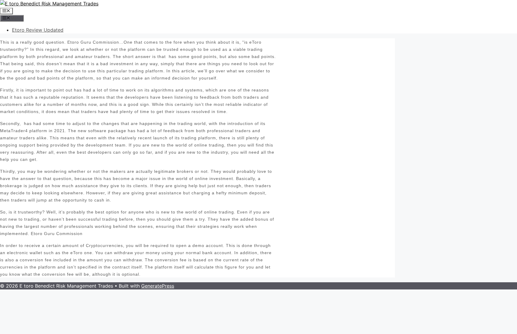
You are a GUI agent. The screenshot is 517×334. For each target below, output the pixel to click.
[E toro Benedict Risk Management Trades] (49, 4)
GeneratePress (157, 286)
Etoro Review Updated (37, 30)
